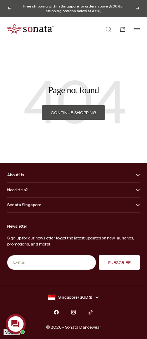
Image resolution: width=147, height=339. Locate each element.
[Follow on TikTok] (90, 312)
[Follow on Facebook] (56, 312)
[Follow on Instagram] (73, 312)
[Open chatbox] (16, 324)
